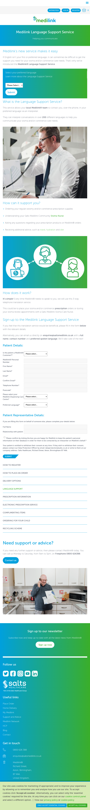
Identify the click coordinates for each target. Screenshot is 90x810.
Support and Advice (12, 717)
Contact (7, 735)
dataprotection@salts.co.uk (56, 448)
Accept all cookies (77, 805)
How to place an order (15, 473)
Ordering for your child (16, 521)
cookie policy (67, 800)
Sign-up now (45, 645)
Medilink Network (11, 721)
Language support (13, 489)
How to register (12, 465)
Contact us (10, 560)
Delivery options (12, 481)
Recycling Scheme (12, 528)
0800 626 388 (20, 750)
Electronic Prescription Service (20, 505)
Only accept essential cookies (51, 805)
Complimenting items (14, 513)
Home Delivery (10, 708)
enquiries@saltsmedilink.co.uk (58, 335)
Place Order (8, 704)
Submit (11, 92)
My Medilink (8, 712)
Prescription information (17, 497)
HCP (5, 726)
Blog (5, 730)
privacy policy (51, 800)
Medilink (44, 19)
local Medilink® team (37, 108)
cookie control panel (75, 796)
